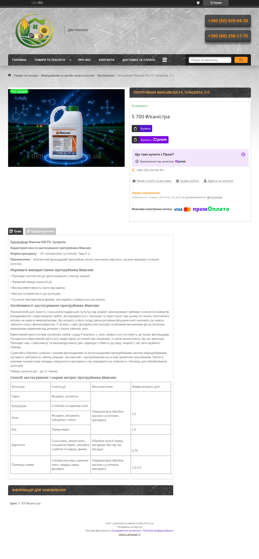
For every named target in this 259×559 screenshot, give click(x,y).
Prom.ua (149, 523)
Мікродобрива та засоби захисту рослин (67, 75)
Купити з (147, 140)
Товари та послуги (49, 59)
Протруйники (105, 75)
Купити (145, 128)
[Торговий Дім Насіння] (34, 30)
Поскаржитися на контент (126, 530)
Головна (19, 59)
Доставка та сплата (138, 59)
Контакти (106, 59)
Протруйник (19, 242)
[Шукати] (241, 60)
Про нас (84, 59)
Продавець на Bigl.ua (129, 527)
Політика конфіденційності (158, 530)
